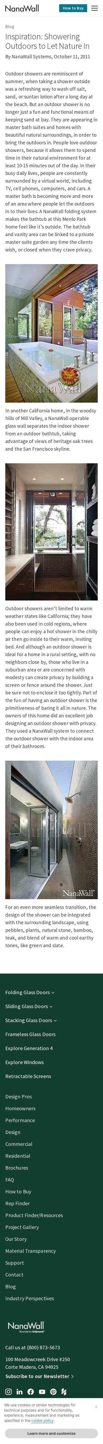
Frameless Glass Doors (30, 1034)
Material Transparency (30, 1250)
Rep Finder (17, 1203)
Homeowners (20, 1108)
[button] (94, 9)
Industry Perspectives (29, 1298)
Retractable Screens (28, 1076)
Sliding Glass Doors (26, 1006)
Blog (9, 26)
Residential (17, 1155)
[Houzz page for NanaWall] (64, 1392)
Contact (14, 1274)
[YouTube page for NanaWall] (42, 1392)
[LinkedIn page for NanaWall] (19, 1392)
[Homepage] (22, 8)
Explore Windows (24, 1062)
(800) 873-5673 (43, 1347)
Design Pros (18, 1096)
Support (14, 1262)
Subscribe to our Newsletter (37, 1376)
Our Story (16, 1239)
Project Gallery (22, 1227)
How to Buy (73, 8)
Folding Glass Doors (27, 992)
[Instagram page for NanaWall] (8, 1392)
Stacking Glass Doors (28, 1020)
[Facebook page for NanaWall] (30, 1392)
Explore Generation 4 (29, 1048)
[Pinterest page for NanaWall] (53, 1392)
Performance (20, 1120)
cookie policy (42, 1420)
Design (13, 1132)
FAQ (9, 1179)
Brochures (16, 1167)
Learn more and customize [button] (51, 1433)
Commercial (18, 1144)
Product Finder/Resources (34, 1215)
